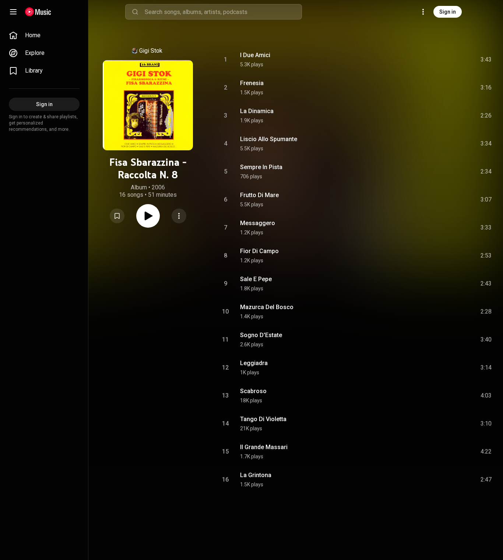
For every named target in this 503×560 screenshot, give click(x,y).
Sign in (447, 12)
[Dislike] (444, 59)
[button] (117, 216)
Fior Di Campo (259, 251)
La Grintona (255, 475)
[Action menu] (179, 216)
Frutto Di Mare (259, 195)
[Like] (430, 59)
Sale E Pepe (256, 279)
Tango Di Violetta (263, 419)
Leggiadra (254, 363)
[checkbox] (486, 59)
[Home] (38, 11)
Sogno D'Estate (261, 335)
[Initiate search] (135, 12)
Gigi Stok (150, 50)
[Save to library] (117, 215)
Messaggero (257, 223)
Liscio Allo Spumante (268, 139)
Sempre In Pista (261, 167)
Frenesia (252, 83)
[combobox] (223, 11)
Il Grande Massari (264, 447)
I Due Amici (255, 55)
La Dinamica (257, 111)
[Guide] (13, 11)
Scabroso (253, 391)
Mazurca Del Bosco (266, 307)
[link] (44, 35)
